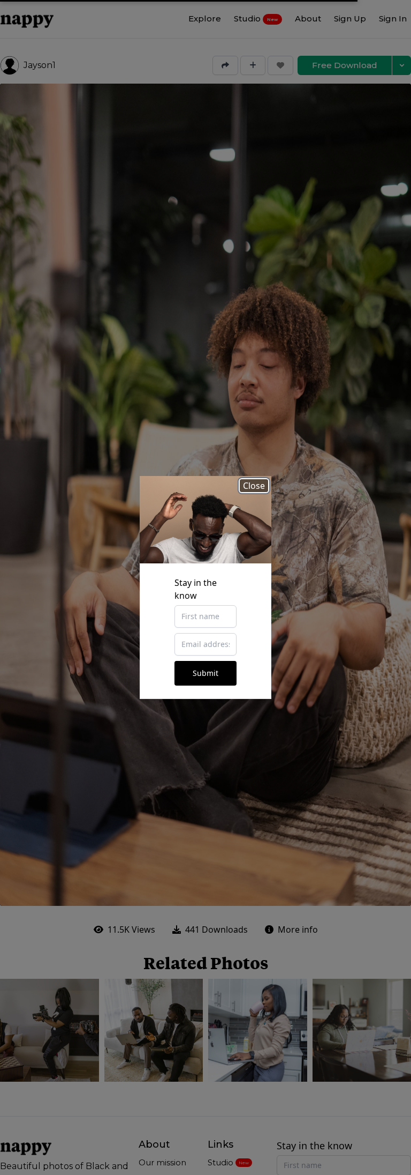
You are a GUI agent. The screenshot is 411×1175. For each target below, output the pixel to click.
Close (254, 486)
